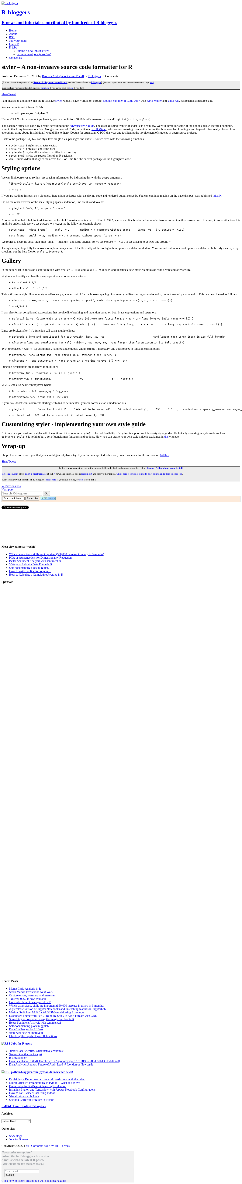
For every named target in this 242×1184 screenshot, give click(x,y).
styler (58, 100)
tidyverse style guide (82, 125)
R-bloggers (96, 82)
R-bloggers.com (10, 473)
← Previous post (11, 486)
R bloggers (94, 76)
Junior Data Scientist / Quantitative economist (36, 1050)
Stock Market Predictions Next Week (31, 992)
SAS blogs (15, 1136)
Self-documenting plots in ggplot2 (29, 567)
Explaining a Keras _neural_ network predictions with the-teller (47, 1079)
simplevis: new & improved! (26, 1032)
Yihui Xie (173, 100)
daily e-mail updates (36, 473)
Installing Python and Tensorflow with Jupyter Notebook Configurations (52, 1089)
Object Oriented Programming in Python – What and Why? (44, 1082)
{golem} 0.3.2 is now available (27, 998)
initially (217, 195)
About (13, 33)
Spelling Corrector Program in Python (31, 1099)
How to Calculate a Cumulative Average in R (36, 574)
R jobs (13, 47)
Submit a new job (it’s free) (33, 50)
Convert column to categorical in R (30, 1002)
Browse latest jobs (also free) (34, 54)
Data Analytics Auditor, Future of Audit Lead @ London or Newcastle (51, 1064)
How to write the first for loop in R (30, 571)
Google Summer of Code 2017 (121, 100)
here (152, 82)
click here (44, 88)
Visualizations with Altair (24, 1096)
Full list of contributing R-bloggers (24, 1106)
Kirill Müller (154, 100)
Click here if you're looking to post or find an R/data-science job (149, 473)
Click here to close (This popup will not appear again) (34, 1180)
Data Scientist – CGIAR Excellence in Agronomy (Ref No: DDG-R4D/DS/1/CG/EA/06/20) (64, 1061)
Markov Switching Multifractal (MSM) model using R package (46, 1012)
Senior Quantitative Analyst (25, 1054)
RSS (12, 37)
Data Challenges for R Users (26, 1029)
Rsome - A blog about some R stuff (63, 76)
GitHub (164, 455)
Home (12, 30)
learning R (86, 473)
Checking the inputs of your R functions (33, 1036)
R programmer (17, 1057)
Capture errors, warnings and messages (32, 995)
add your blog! (18, 40)
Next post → (9, 489)
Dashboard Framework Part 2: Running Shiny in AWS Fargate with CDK (53, 1015)
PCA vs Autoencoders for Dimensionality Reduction (40, 557)
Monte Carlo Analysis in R (25, 988)
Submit (10, 1174)
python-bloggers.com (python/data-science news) (42, 1072)
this (166, 436)
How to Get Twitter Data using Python (32, 1093)
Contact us (15, 57)
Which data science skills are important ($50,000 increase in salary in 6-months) (56, 554)
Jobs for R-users (21, 1043)
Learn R (14, 44)
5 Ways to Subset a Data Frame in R (30, 564)
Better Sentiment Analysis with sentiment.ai (35, 561)
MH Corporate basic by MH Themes (48, 1145)
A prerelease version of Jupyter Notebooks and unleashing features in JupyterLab (57, 1009)
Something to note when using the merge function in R (41, 1019)
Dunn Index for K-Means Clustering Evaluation (37, 1086)
